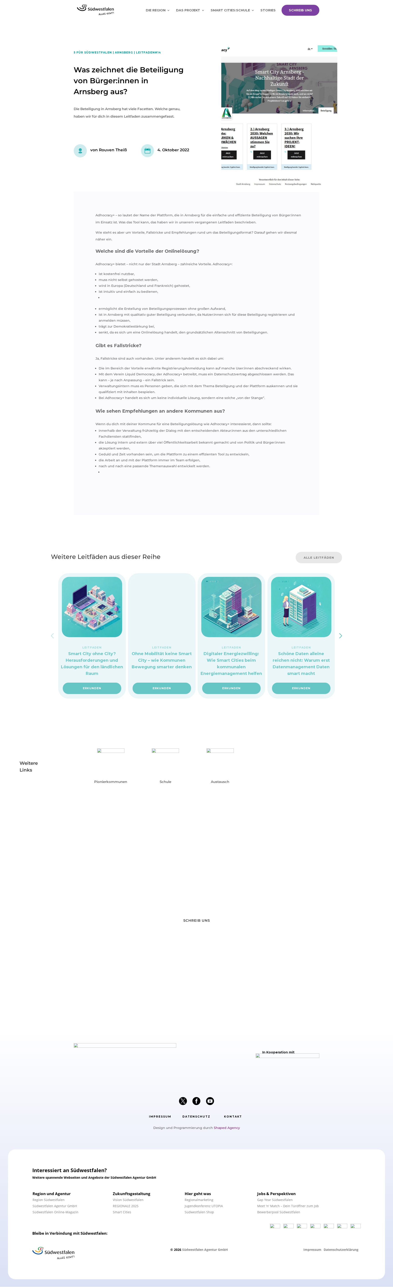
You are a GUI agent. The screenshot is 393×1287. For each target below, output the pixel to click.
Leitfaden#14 (148, 52)
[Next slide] (340, 635)
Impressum (160, 1116)
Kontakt (233, 1116)
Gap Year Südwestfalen (275, 1200)
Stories (268, 10)
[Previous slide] (52, 635)
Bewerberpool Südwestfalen (278, 1212)
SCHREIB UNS (300, 10)
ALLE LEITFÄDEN (319, 557)
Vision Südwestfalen (128, 1200)
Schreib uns (196, 920)
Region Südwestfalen (49, 1200)
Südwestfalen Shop (199, 1212)
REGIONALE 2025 (126, 1206)
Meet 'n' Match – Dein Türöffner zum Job (288, 1206)
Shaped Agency (227, 1128)
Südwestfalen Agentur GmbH (55, 1206)
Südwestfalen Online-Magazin (55, 1212)
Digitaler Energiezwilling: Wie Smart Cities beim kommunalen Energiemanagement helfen (231, 663)
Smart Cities (122, 1212)
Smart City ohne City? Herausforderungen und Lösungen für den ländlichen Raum (92, 663)
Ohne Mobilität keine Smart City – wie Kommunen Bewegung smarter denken (162, 660)
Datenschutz (196, 1116)
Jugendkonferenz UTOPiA (204, 1206)
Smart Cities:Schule (230, 10)
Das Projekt (188, 10)
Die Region (156, 10)
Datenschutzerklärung (341, 1249)
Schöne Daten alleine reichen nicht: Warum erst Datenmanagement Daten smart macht (301, 663)
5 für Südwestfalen (93, 52)
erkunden (92, 688)
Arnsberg (124, 52)
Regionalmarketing (199, 1200)
